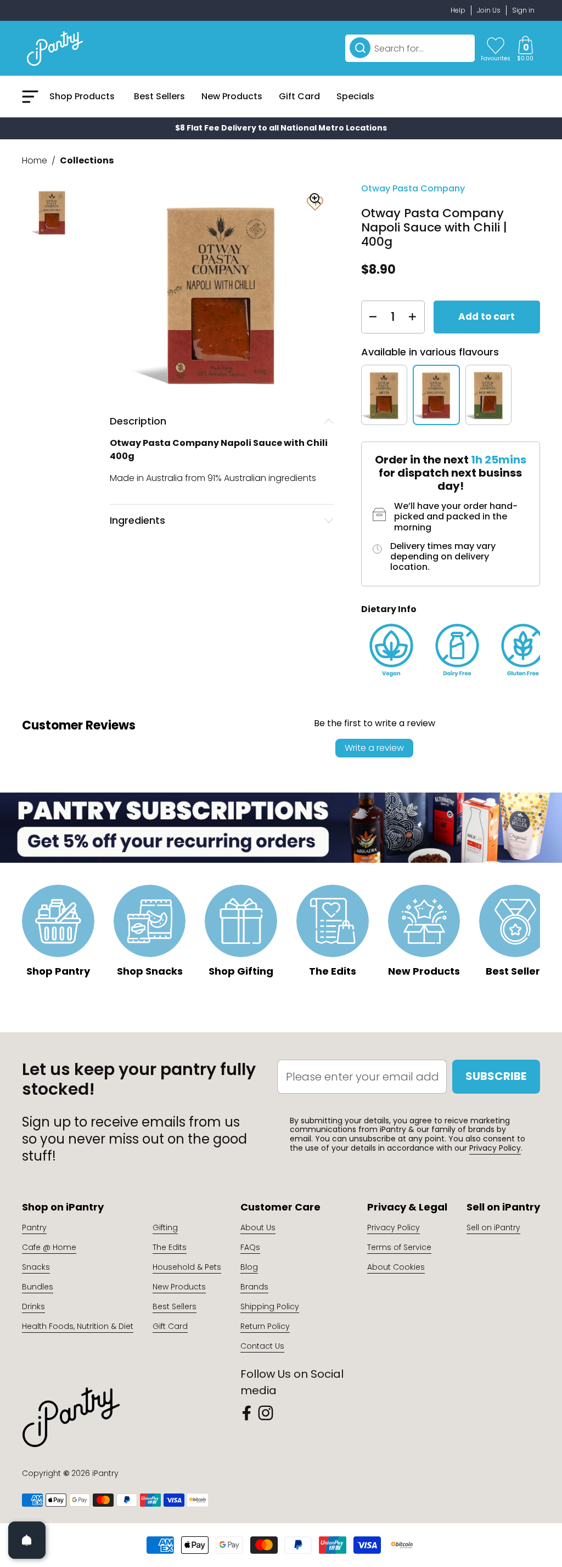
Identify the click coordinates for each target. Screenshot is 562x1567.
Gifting (165, 1227)
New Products (179, 1286)
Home (34, 160)
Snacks (36, 1266)
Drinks (33, 1306)
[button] (525, 48)
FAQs (250, 1247)
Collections (87, 160)
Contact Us (262, 1345)
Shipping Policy (269, 1306)
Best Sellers (174, 1306)
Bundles (37, 1286)
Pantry (34, 1227)
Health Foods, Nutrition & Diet (77, 1326)
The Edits (170, 1247)
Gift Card (170, 1326)
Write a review (374, 748)
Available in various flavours (430, 352)
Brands (254, 1286)
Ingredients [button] (137, 520)
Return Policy (265, 1326)
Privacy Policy (495, 1147)
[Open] (27, 1540)
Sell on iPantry (493, 1227)
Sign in (523, 10)
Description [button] (138, 421)
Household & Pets (187, 1266)
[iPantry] (55, 48)
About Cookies (396, 1266)
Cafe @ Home (49, 1247)
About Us (258, 1227)
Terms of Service (399, 1247)
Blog (249, 1266)
